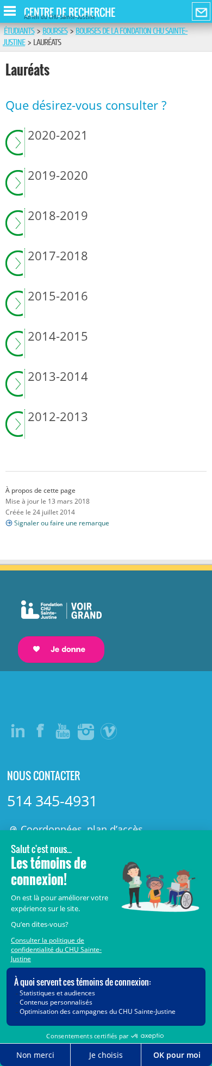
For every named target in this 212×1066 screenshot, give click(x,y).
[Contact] (201, 12)
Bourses (54, 31)
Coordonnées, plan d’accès (82, 829)
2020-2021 (58, 135)
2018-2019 (58, 215)
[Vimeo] (109, 731)
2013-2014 (58, 376)
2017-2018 (58, 255)
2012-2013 (58, 416)
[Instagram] (86, 731)
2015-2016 (58, 296)
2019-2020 (58, 175)
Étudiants (19, 31)
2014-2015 (58, 336)
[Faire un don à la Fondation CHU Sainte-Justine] (55, 622)
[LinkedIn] (18, 731)
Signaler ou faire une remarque (61, 523)
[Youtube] (63, 731)
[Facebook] (41, 731)
